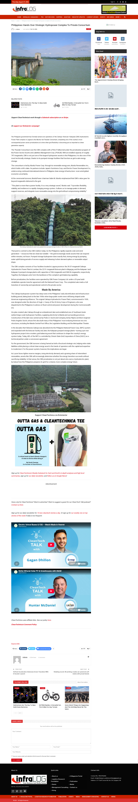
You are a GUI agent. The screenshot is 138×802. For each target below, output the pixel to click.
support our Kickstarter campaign (26, 126)
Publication (74, 781)
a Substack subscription (50, 117)
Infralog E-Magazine (30, 17)
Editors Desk (50, 17)
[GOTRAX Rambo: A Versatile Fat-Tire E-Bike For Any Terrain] (57, 105)
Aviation (67, 17)
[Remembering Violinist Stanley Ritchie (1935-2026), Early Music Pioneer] (111, 152)
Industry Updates (78, 17)
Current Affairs (92, 17)
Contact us (73, 787)
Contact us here (17, 505)
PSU (42, 17)
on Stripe (64, 117)
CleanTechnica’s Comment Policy (24, 624)
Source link (15, 644)
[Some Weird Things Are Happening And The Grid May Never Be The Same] (77, 694)
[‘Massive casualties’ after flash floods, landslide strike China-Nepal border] (111, 208)
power (88, 29)
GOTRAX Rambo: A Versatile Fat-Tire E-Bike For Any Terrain (75, 104)
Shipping (59, 17)
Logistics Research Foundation (58, 780)
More (118, 17)
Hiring (54, 790)
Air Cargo (110, 17)
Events (102, 17)
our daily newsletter (36, 476)
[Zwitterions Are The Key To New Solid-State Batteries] (15, 105)
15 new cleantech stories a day (48, 513)
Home (19, 17)
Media (72, 784)
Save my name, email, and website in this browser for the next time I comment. (34, 756)
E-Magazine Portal (76, 776)
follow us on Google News (56, 476)
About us (55, 776)
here (49, 620)
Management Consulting (60, 787)
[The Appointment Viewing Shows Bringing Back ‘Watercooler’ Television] (111, 67)
